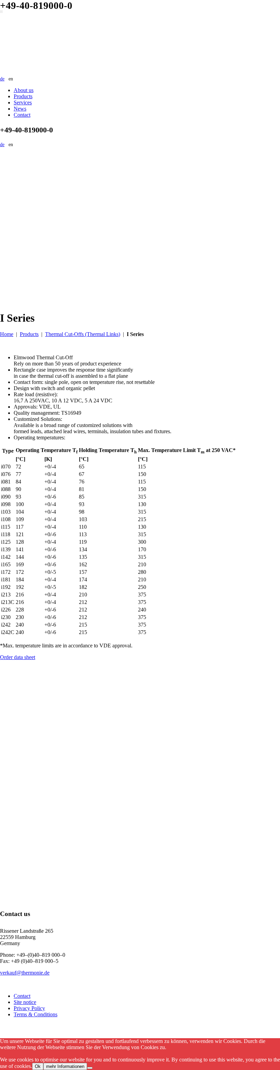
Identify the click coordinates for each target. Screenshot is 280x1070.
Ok (38, 1066)
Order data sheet (17, 657)
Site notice (25, 1002)
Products (23, 96)
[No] (90, 1068)
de (2, 78)
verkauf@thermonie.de (25, 973)
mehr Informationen (65, 1066)
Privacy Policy (29, 1008)
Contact (22, 115)
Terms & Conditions (35, 1014)
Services (23, 102)
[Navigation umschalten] (1, 11)
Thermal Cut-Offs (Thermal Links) (82, 334)
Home (6, 334)
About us (23, 90)
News (20, 109)
